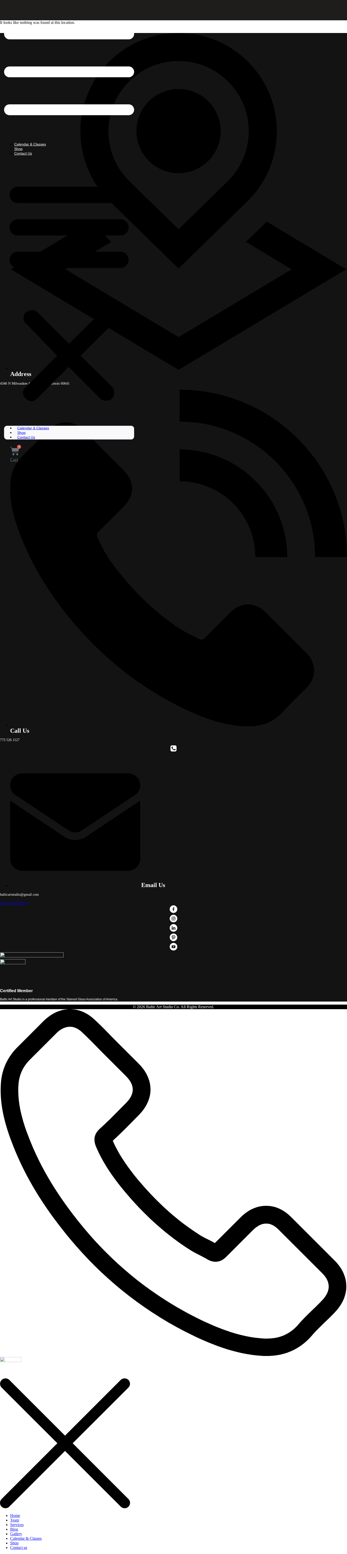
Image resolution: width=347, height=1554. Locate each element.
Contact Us (23, 153)
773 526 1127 (10, 740)
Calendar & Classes (30, 144)
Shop (18, 149)
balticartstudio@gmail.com (19, 894)
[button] (69, 291)
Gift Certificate (14, 903)
